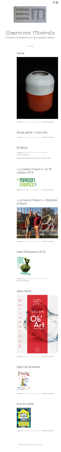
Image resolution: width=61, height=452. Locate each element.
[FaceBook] (29, 27)
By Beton (22, 147)
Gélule (20, 53)
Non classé (33, 152)
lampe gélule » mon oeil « (33, 132)
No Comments (35, 122)
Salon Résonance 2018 (31, 251)
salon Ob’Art (24, 291)
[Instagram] (33, 27)
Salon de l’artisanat (28, 367)
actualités (26, 122)
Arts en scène (25, 404)
